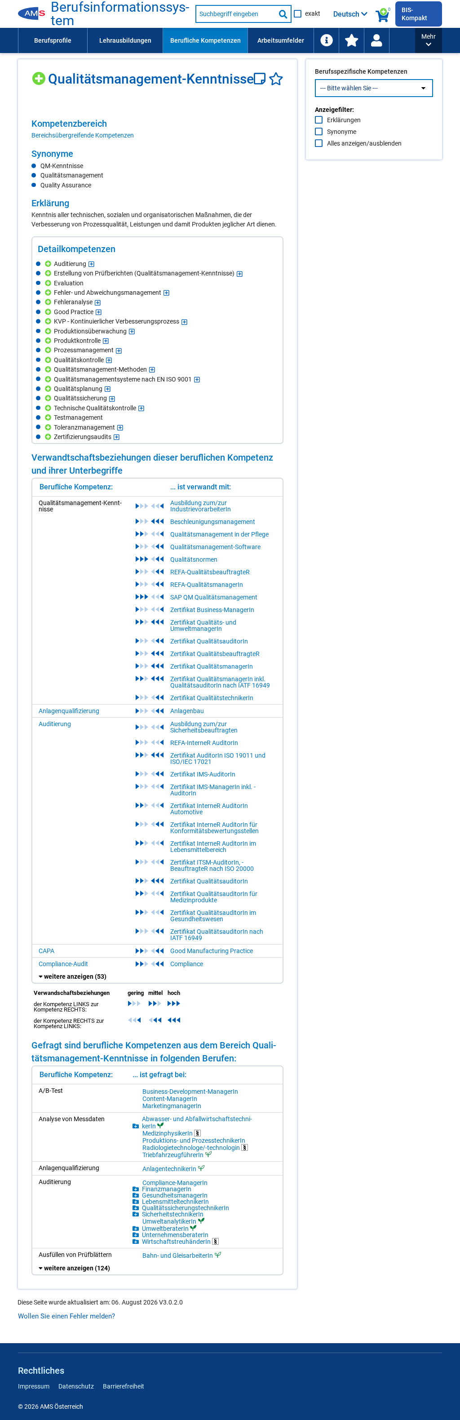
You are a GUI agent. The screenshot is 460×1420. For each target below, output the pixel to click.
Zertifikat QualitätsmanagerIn (211, 666)
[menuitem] (52, 40)
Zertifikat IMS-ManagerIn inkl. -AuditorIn (213, 790)
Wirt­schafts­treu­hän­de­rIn (177, 1241)
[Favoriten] (276, 79)
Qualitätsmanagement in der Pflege (219, 534)
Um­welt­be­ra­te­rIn (165, 1228)
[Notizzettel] (261, 79)
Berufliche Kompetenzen (205, 40)
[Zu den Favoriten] (351, 40)
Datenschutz (76, 1386)
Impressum (33, 1386)
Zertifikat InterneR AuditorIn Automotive (209, 809)
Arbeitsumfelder (280, 40)
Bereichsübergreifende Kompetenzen (82, 135)
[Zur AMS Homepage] (34, 14)
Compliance (186, 963)
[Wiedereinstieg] (376, 40)
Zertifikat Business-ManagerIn (212, 609)
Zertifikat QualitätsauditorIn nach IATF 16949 (216, 934)
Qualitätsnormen (193, 559)
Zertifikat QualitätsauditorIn (209, 641)
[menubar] (216, 40)
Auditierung (55, 724)
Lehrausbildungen (125, 40)
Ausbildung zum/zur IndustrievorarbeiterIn (200, 506)
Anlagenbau (187, 710)
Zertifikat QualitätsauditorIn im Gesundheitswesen (213, 916)
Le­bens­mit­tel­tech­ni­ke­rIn (175, 1201)
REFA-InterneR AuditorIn (204, 742)
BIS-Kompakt (414, 14)
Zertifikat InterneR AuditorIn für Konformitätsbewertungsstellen (214, 827)
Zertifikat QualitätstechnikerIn (211, 697)
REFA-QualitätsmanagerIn (206, 584)
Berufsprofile (52, 40)
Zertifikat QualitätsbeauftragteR (215, 653)
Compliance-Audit (63, 963)
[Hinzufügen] (39, 75)
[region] (157, 129)
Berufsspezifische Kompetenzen (361, 71)
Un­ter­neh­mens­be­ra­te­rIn (175, 1235)
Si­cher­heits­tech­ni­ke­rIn (172, 1214)
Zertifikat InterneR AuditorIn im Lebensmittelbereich (213, 846)
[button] (428, 40)
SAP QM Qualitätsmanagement (213, 597)
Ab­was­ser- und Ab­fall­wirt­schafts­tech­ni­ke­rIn (197, 1122)
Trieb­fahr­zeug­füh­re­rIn (172, 1154)
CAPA (46, 950)
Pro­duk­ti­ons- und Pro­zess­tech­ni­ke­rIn (193, 1140)
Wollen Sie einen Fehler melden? (66, 1316)
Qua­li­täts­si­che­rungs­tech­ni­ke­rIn (185, 1208)
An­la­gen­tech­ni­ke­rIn (169, 1168)
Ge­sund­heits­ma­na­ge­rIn (175, 1195)
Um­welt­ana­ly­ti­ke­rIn (169, 1221)
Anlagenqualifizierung (69, 710)
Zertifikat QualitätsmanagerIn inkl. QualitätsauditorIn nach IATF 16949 (220, 682)
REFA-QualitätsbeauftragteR (210, 572)
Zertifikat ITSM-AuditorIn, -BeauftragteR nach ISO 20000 (212, 865)
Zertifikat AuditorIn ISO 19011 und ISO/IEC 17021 (217, 758)
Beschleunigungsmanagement (212, 521)
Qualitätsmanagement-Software (215, 546)
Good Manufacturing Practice (211, 950)
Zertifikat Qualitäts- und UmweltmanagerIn (203, 625)
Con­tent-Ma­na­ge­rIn (169, 1099)
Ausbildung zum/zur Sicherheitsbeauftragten (204, 727)
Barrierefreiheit (123, 1386)
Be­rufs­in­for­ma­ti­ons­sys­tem (120, 13)
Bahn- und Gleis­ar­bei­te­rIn (177, 1255)
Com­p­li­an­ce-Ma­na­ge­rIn (175, 1183)
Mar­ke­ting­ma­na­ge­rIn (171, 1106)
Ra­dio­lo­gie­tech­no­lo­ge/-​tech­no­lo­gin (191, 1147)
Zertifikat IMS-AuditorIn (202, 774)
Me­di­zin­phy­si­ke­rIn (168, 1133)
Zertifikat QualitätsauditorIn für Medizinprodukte (213, 897)
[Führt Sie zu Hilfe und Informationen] (326, 40)
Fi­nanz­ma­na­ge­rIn (166, 1189)
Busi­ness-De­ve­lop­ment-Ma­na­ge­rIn (190, 1091)
